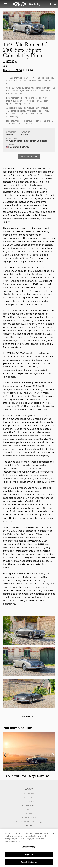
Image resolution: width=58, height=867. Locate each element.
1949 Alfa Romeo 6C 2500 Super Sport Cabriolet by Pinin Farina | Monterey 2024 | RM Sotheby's (27, 4)
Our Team (29, 797)
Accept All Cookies (29, 862)
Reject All (29, 854)
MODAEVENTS (28, 817)
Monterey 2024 (12, 70)
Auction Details (29, 157)
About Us (29, 793)
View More (28, 717)
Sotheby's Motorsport (28, 821)
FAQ (29, 809)
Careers (29, 813)
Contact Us (29, 801)
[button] (50, 4)
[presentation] (4, 755)
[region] (29, 848)
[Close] (54, 834)
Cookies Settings (29, 847)
